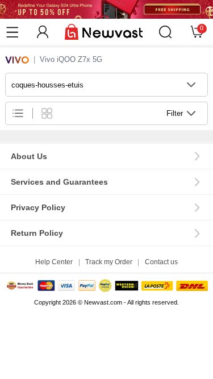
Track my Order (108, 262)
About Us (29, 156)
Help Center (54, 262)
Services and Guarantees (59, 181)
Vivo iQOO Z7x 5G (71, 59)
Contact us (161, 262)
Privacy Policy (38, 207)
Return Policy (37, 233)
